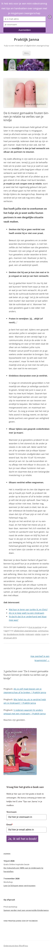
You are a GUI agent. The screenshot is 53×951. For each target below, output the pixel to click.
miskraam (29, 634)
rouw (43, 634)
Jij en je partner (35, 627)
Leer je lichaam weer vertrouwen (19, 885)
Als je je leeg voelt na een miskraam (26, 613)
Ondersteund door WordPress (16, 945)
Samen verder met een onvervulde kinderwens (26, 910)
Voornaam (11, 812)
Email (9, 824)
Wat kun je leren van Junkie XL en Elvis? (28, 609)
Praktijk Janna (26, 39)
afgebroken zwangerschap (25, 630)
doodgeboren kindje (15, 634)
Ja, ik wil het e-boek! (22, 838)
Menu (26, 53)
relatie (37, 634)
